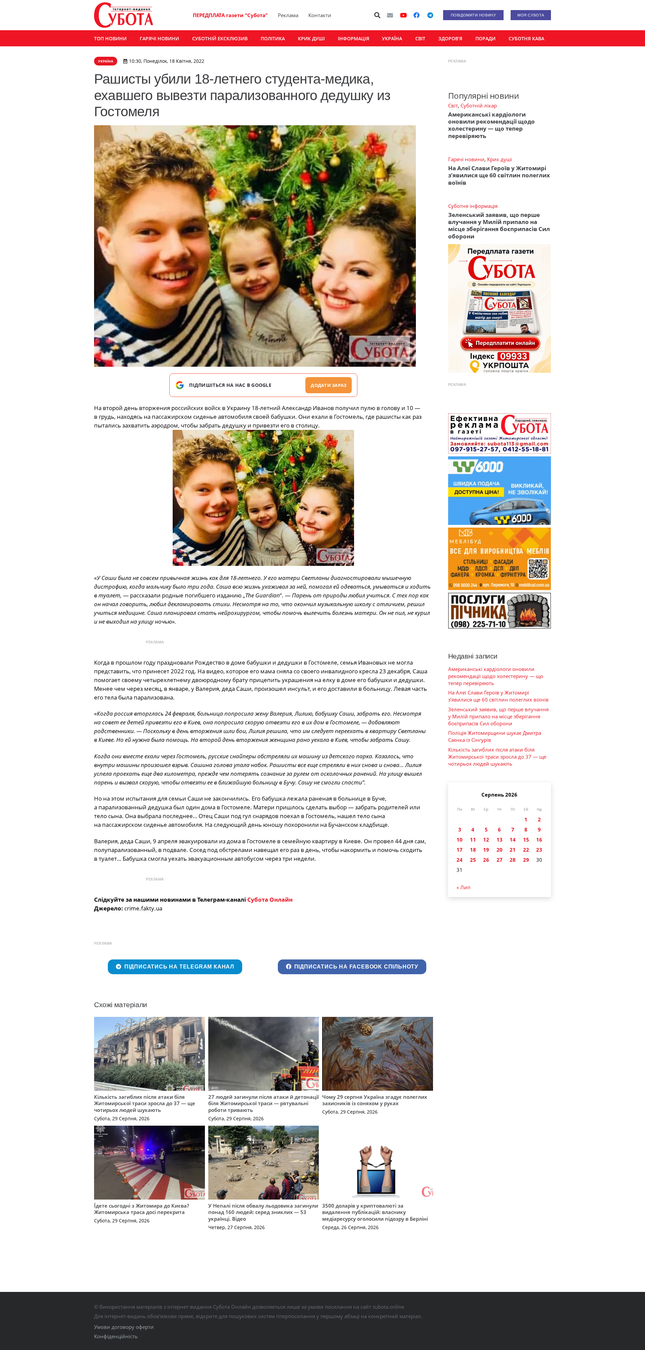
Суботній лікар (479, 105)
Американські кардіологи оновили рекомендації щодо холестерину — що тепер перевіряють (491, 125)
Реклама (288, 15)
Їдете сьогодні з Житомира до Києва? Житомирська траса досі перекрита (141, 1209)
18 (473, 849)
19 (486, 849)
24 (460, 859)
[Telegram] (430, 15)
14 (513, 839)
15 (526, 839)
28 (513, 859)
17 (460, 849)
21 (513, 849)
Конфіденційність (116, 1336)
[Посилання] (123, 15)
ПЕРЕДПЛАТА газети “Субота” (230, 15)
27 (500, 859)
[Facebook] (417, 15)
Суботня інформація (473, 206)
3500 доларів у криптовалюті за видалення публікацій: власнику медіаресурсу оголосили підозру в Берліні (375, 1212)
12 (486, 839)
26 (486, 859)
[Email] (390, 15)
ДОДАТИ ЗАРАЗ (328, 385)
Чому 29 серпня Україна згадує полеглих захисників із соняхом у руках (374, 1100)
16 (539, 839)
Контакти (319, 15)
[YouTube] (403, 15)
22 (526, 849)
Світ (453, 105)
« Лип (463, 887)
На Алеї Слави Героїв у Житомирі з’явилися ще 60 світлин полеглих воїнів (499, 175)
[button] (377, 15)
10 (460, 839)
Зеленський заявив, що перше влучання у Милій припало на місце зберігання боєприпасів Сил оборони (499, 225)
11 (473, 839)
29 (526, 859)
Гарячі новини (466, 159)
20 (500, 849)
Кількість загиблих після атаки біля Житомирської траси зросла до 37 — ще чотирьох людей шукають (144, 1103)
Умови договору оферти (124, 1326)
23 (539, 849)
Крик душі (499, 159)
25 (473, 859)
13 (500, 839)
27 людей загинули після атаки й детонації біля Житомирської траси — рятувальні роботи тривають (263, 1103)
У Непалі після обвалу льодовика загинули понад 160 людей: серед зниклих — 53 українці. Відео (263, 1212)
